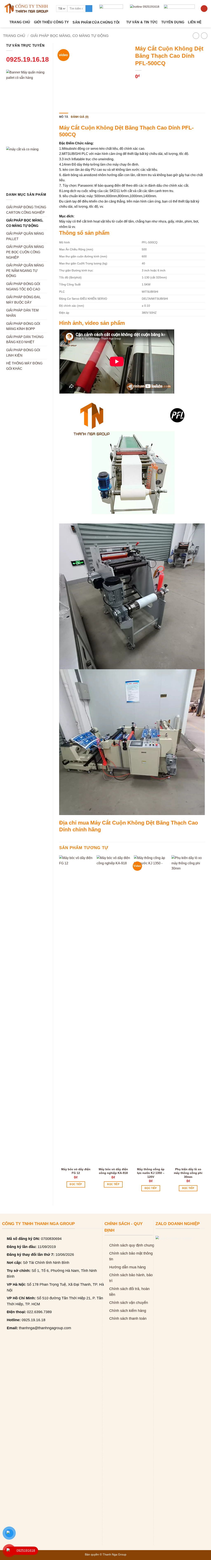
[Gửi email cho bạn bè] (153, 84)
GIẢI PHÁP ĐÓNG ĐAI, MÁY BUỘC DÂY (23, 299)
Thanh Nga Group (114, 1554)
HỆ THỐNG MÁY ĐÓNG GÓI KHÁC (24, 366)
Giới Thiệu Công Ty (51, 22)
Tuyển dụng (172, 22)
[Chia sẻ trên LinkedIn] (168, 84)
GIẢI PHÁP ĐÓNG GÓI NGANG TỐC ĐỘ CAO (23, 286)
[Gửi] (89, 8)
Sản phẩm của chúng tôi (96, 22)
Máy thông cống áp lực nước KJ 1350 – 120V (150, 1173)
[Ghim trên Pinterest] (161, 84)
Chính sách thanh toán (128, 1318)
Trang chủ (19, 22)
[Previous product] (204, 35)
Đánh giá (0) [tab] (79, 116)
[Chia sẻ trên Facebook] (138, 84)
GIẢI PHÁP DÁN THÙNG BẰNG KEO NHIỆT (24, 339)
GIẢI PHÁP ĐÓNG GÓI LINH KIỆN (23, 352)
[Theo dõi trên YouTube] (204, 8)
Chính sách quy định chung (131, 1245)
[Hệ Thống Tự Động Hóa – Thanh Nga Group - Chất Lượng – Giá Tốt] (26, 8)
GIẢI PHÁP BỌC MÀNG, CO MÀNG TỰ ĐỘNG (69, 35)
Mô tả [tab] (63, 116)
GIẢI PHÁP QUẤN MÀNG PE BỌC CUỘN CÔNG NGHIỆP (25, 252)
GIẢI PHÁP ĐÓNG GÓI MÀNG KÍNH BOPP (23, 326)
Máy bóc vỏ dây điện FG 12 (75, 1171)
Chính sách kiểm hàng (127, 1311)
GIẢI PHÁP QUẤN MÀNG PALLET (25, 236)
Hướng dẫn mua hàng (127, 1267)
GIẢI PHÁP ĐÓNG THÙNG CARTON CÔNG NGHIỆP (26, 209)
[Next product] (196, 35)
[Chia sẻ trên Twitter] (146, 84)
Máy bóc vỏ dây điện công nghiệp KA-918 (113, 1171)
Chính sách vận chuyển (128, 1303)
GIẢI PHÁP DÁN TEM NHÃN (22, 313)
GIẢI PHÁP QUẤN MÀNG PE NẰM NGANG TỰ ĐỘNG (25, 271)
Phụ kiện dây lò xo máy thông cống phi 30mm (188, 1173)
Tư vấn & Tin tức (142, 22)
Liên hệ (195, 22)
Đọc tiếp (76, 1184)
